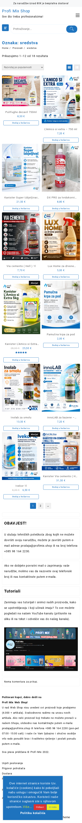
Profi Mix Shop (16, 11)
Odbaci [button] (40, 807)
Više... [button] (27, 806)
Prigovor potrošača (13, 768)
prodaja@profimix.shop (16, 728)
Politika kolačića (33, 813)
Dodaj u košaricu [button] (21, 123)
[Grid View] (69, 68)
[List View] (77, 68)
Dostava (7, 773)
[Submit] (71, 29)
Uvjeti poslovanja (12, 763)
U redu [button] (53, 807)
